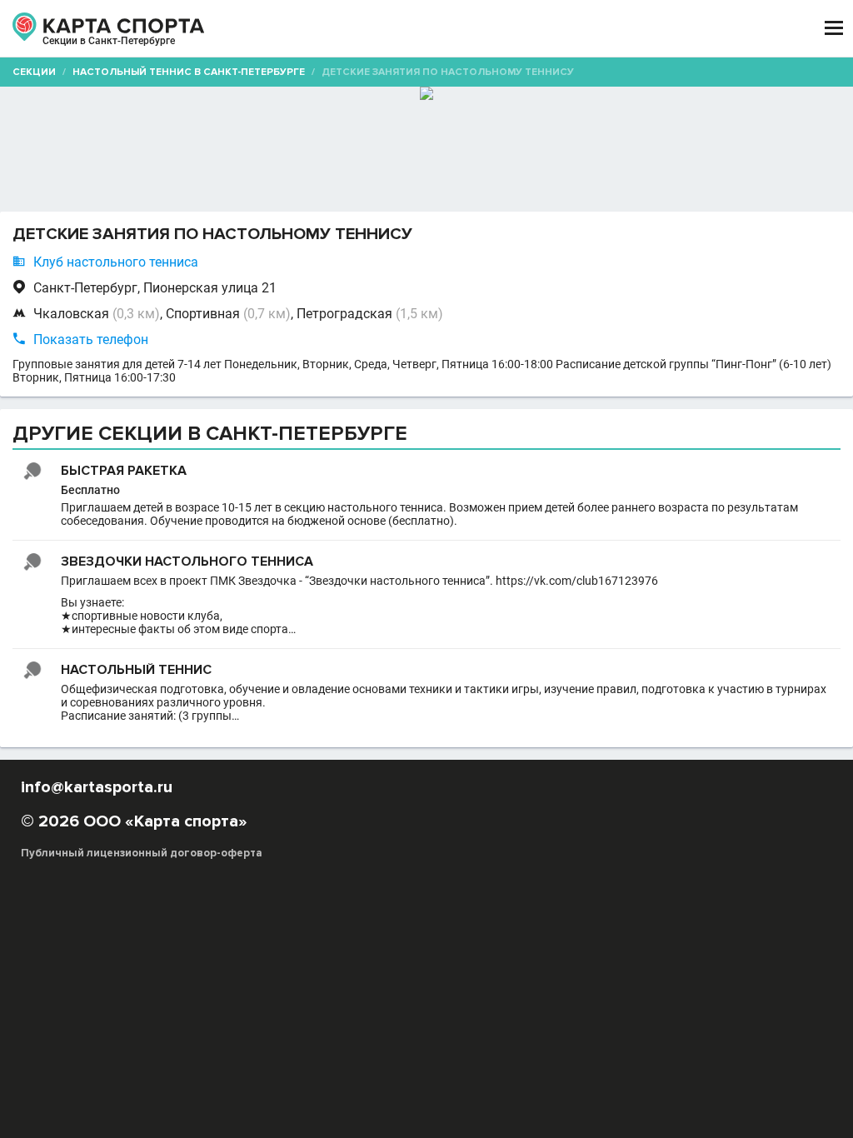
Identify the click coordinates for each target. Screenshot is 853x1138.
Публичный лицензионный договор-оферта (141, 853)
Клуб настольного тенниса (115, 262)
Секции (34, 72)
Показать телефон (90, 339)
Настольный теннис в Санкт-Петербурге (188, 72)
